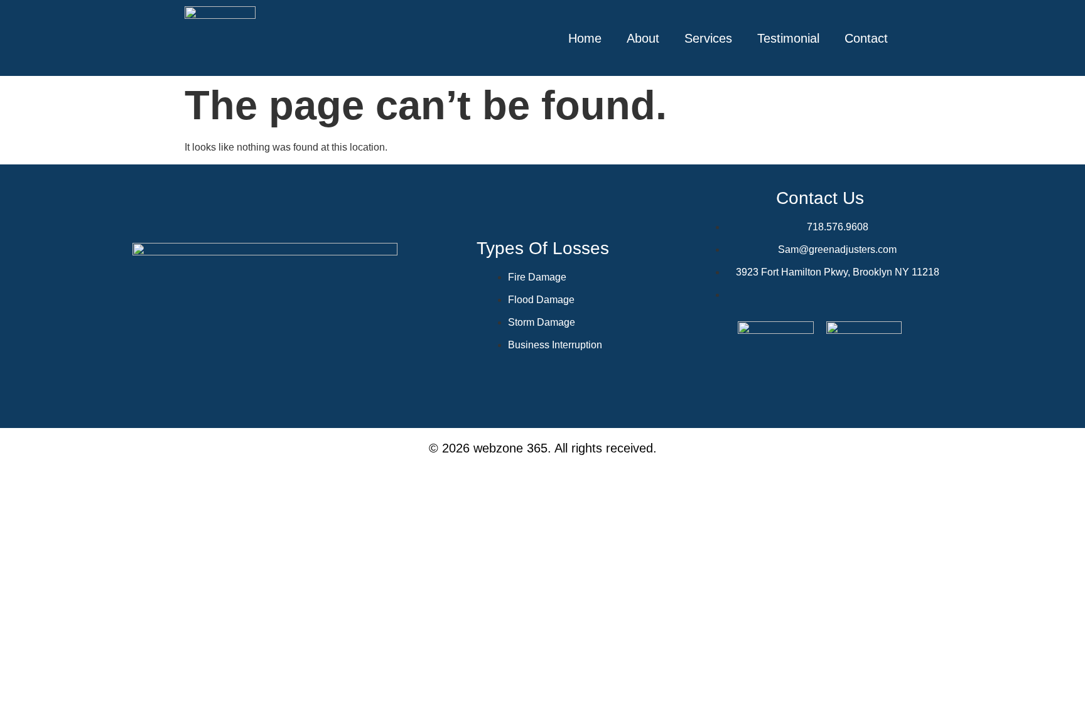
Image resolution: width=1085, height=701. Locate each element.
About (643, 38)
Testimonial (788, 38)
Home (585, 38)
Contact (866, 38)
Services (708, 38)
